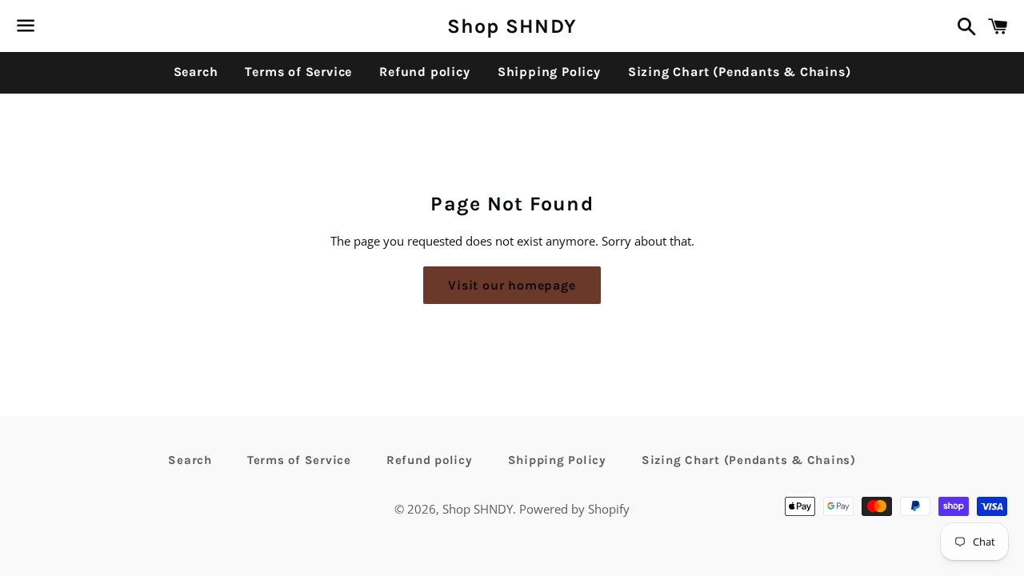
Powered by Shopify (574, 509)
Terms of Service (298, 71)
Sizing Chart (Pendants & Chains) (739, 71)
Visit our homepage (511, 285)
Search (196, 71)
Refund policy (424, 71)
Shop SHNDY (512, 26)
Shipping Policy (549, 71)
